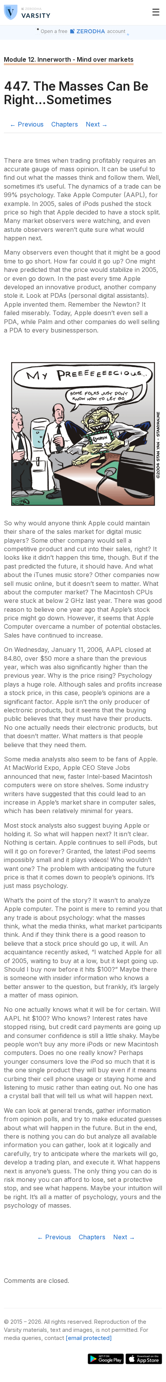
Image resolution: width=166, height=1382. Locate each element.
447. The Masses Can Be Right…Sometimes (76, 93)
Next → (97, 124)
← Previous (27, 124)
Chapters (64, 124)
